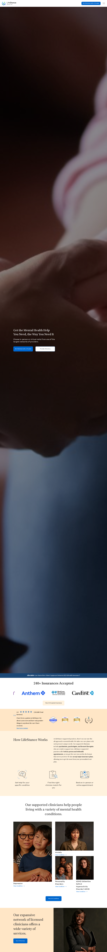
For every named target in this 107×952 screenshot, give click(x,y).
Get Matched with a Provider (91, 3)
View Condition (18, 886)
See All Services (20, 940)
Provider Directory (45, 349)
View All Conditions (53, 898)
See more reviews (22, 728)
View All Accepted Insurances (53, 703)
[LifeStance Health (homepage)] (9, 3)
